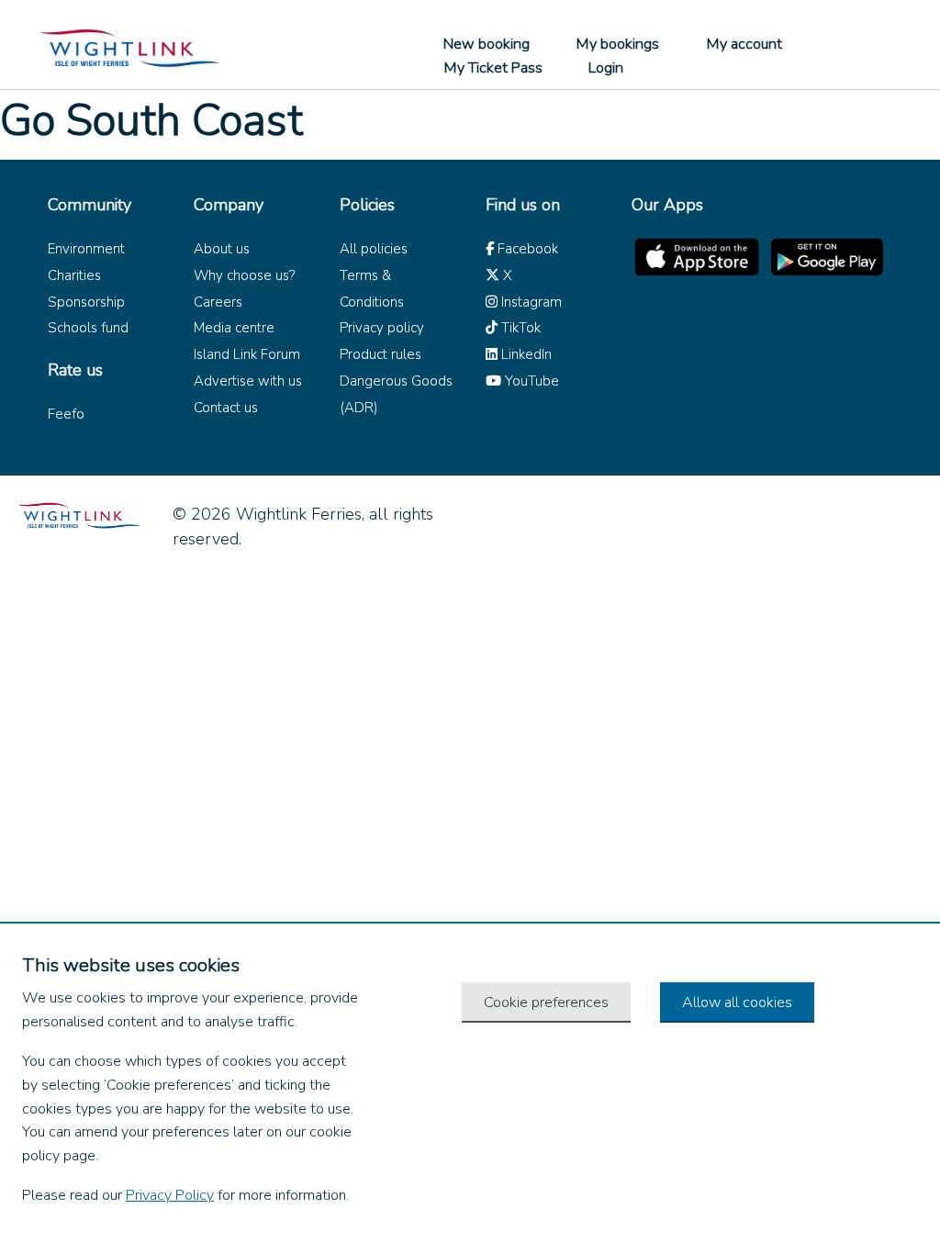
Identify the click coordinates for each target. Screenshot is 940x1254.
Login (605, 68)
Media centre (234, 328)
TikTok (519, 328)
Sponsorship (86, 302)
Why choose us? (244, 275)
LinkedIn (525, 354)
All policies (374, 249)
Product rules (380, 354)
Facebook (526, 249)
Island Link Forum (247, 354)
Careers (218, 302)
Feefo (66, 414)
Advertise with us (248, 381)
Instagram (530, 302)
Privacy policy (382, 328)
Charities (74, 275)
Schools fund (88, 328)
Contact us (226, 407)
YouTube (530, 381)
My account (744, 44)
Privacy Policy (170, 1195)
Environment (86, 249)
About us (222, 249)
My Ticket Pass (493, 68)
